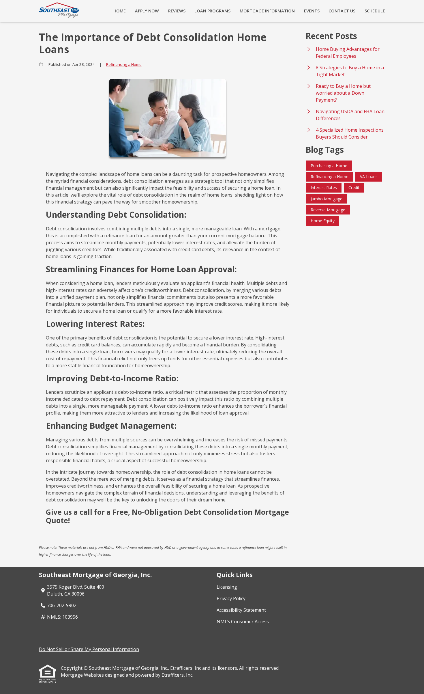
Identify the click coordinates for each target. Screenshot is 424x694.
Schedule (375, 11)
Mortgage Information (267, 11)
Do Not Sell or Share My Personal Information (89, 649)
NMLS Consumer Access (243, 621)
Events (312, 11)
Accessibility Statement (241, 610)
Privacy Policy (231, 598)
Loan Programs (212, 11)
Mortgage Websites (83, 675)
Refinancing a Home (124, 64)
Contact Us (342, 11)
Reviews (176, 11)
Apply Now (147, 11)
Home (119, 11)
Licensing (227, 587)
